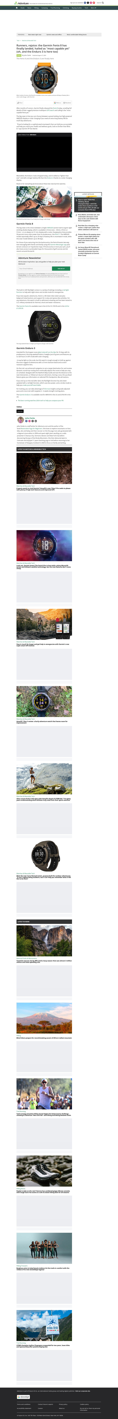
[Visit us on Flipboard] (94, 3)
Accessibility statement (24, 1408)
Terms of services (40, 273)
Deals (23, 8)
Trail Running (55, 8)
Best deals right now (34, 34)
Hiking (36, 8)
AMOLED (50, 228)
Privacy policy (63, 1404)
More (93, 8)
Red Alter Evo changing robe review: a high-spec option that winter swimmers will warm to (89, 227)
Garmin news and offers (54, 34)
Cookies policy (84, 1404)
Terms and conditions (23, 1404)
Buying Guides (77, 8)
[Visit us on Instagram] (91, 3)
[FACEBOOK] (26, 421)
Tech (86, 8)
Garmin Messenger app (58, 245)
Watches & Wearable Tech (29, 40)
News (29, 8)
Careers (40, 1408)
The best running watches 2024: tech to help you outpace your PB (40, 401)
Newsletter (68, 103)
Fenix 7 (57, 234)
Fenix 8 (55, 108)
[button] (100, 3)
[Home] (16, 8)
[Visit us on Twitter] (88, 3)
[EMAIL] (36, 421)
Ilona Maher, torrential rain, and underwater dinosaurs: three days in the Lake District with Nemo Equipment (89, 218)
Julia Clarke (27, 55)
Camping (44, 8)
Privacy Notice (22, 275)
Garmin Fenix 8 (24, 306)
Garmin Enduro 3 (25, 395)
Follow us (58, 103)
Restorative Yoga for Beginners (31, 429)
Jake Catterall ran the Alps (47, 352)
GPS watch (50, 110)
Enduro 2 (50, 178)
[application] (44, 152)
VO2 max (47, 389)
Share (21, 103)
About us (62, 1408)
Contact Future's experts (45, 1404)
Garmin (20, 411)
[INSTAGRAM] (30, 421)
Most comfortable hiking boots (77, 34)
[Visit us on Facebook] (85, 3)
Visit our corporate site (82, 1391)
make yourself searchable (32, 385)
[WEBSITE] (33, 421)
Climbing (66, 8)
